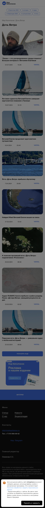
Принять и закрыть (32, 503)
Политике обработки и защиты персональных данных (22, 488)
